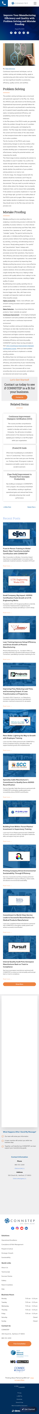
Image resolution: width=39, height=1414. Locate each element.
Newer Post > (31, 507)
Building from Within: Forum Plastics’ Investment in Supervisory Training (18, 827)
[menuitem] (19, 1240)
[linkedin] (26, 1228)
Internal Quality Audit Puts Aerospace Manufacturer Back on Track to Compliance (18, 964)
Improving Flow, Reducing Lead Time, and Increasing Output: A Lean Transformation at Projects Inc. (18, 691)
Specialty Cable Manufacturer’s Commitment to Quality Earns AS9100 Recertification (18, 782)
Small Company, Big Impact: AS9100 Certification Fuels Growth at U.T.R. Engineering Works (17, 597)
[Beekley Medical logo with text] (19, 900)
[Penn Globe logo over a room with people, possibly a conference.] (19, 721)
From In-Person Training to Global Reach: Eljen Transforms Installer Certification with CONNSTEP (16, 551)
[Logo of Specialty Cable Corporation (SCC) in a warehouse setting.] (19, 765)
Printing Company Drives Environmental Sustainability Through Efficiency (19, 872)
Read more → (7, 566)
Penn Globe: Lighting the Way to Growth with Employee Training (19, 736)
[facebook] (12, 1228)
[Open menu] (35, 3)
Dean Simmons (10, 69)
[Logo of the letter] (19, 856)
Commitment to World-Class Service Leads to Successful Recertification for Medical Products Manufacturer (18, 917)
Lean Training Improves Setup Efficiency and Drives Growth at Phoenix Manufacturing (19, 644)
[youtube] (21, 1228)
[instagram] (17, 1228)
